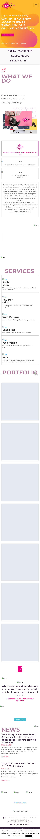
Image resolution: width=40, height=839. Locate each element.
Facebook (4, 43)
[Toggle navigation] (36, 5)
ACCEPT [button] (29, 836)
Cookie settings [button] (18, 836)
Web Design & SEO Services (13, 95)
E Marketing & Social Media (13, 99)
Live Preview (20, 385)
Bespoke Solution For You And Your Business (20, 165)
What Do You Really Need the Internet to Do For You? (20, 153)
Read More (5, 769)
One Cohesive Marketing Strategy (20, 176)
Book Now (20, 732)
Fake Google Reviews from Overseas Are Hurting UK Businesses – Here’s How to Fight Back (18, 750)
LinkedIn (23, 43)
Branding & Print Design (12, 102)
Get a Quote (8, 35)
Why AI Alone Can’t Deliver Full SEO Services (18, 777)
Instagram (14, 43)
